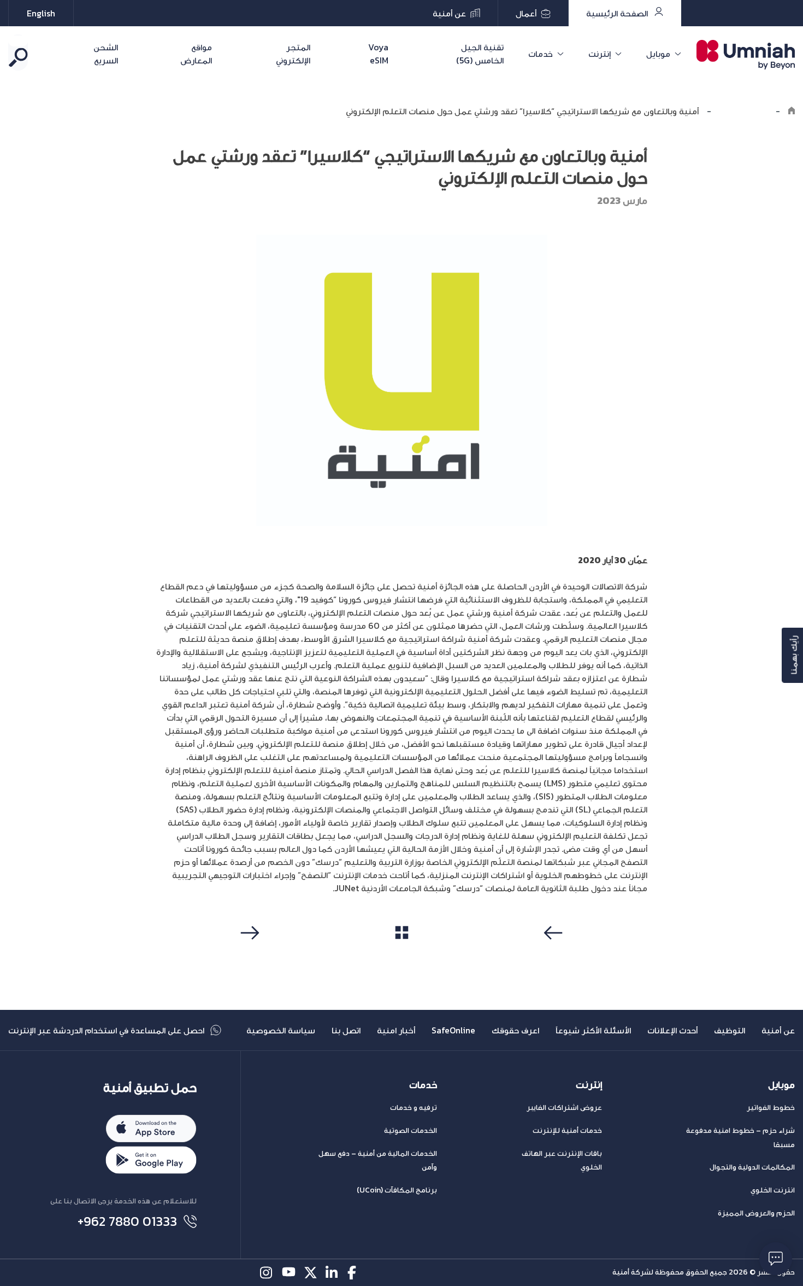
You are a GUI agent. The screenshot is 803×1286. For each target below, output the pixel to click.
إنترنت (599, 53)
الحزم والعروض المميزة (756, 1213)
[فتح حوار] (775, 1258)
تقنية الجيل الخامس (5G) (480, 53)
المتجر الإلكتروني (293, 53)
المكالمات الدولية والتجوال (752, 1167)
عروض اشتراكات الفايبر (564, 1107)
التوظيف (729, 1030)
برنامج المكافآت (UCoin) (397, 1190)
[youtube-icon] (289, 1272)
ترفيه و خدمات (413, 1107)
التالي (248, 953)
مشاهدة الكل (401, 953)
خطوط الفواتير (771, 1107)
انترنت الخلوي (773, 1190)
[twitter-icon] (310, 1272)
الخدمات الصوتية (410, 1130)
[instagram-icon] (267, 1272)
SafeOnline (453, 1030)
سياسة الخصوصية (280, 1030)
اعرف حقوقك (515, 1030)
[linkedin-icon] (332, 1272)
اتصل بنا (346, 1030)
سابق (555, 953)
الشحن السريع (105, 53)
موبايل (658, 53)
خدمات (540, 53)
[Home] (791, 111)
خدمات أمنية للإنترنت (567, 1130)
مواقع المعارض (195, 53)
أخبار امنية (396, 1030)
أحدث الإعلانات (672, 1030)
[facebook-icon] (354, 1272)
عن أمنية (778, 1030)
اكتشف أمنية (743, 111)
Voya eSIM (378, 53)
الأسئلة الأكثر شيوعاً (593, 1030)
